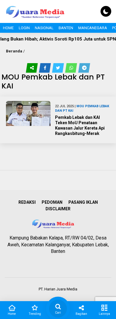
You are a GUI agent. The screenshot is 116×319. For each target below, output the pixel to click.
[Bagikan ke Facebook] (45, 68)
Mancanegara (92, 28)
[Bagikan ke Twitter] (58, 68)
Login (24, 28)
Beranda (14, 51)
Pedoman (52, 202)
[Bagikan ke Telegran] (84, 68)
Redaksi (27, 202)
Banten (66, 28)
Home (8, 28)
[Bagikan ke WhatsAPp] (71, 68)
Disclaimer (58, 208)
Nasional (44, 28)
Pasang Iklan (83, 202)
